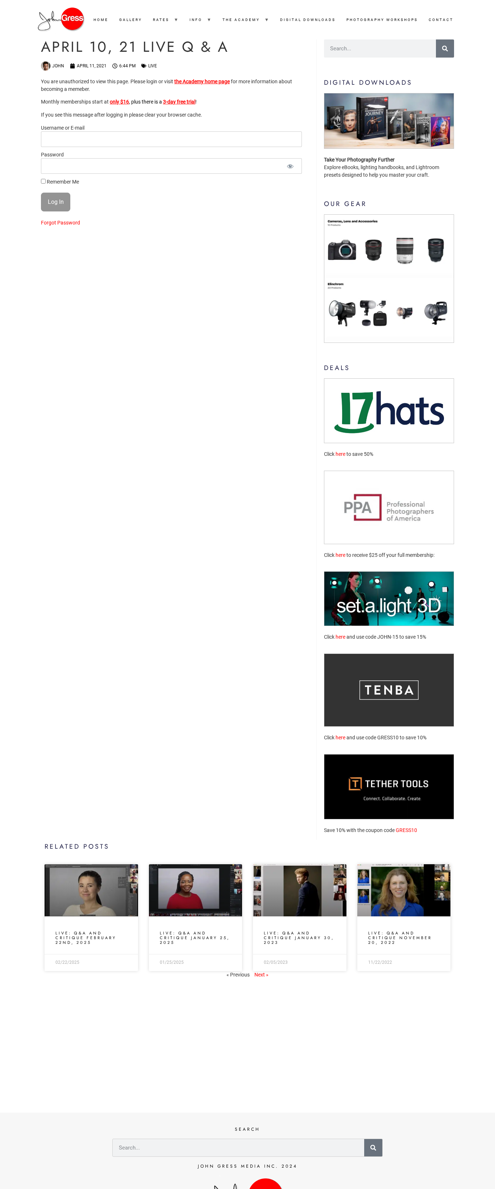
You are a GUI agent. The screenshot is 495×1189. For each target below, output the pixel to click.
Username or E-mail (62, 128)
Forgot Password (60, 223)
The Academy (241, 20)
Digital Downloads (308, 20)
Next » (261, 975)
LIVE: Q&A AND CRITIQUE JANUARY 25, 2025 (195, 937)
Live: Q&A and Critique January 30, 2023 (299, 937)
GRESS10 (406, 830)
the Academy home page (202, 81)
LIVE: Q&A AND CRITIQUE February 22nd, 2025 (85, 937)
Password (52, 155)
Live (152, 65)
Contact (441, 20)
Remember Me (62, 181)
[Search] (445, 48)
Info (196, 20)
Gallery (130, 20)
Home (100, 20)
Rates (161, 20)
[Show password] (290, 166)
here (340, 454)
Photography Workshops (382, 20)
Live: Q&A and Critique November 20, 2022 (400, 937)
